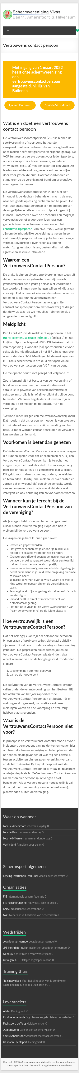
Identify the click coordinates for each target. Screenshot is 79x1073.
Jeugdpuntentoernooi (15, 941)
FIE (5, 896)
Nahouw (8, 954)
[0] (75, 32)
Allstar (6, 1011)
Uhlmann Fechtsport (15, 1042)
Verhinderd (9, 844)
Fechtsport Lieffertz (14, 1023)
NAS (5, 915)
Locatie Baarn (11, 832)
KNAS (6, 909)
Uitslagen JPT (11, 960)
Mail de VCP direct (57, 105)
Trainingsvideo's (12, 981)
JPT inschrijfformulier (15, 948)
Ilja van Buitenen (20, 105)
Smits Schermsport (14, 1036)
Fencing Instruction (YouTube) (20, 876)
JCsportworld (11, 1030)
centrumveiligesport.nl (18, 228)
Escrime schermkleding (16, 1017)
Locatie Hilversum (13, 838)
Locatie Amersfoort (14, 826)
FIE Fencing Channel (15, 903)
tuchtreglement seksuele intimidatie (27, 337)
